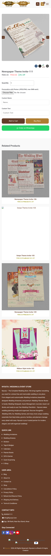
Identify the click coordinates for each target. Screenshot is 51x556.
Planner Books (9, 453)
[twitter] (7, 532)
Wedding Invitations (10, 434)
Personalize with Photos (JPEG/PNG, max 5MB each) (20, 89)
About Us (7, 478)
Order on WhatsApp (26, 128)
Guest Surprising (9, 460)
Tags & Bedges (9, 445)
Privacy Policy (8, 492)
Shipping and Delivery (11, 500)
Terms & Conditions (10, 503)
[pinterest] (14, 533)
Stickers (6, 442)
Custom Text (6, 108)
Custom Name (7, 98)
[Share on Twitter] (40, 66)
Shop (5, 485)
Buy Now (37, 121)
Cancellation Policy (10, 489)
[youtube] (17, 532)
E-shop (6, 463)
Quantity (5, 83)
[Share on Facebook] (36, 66)
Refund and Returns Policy (13, 496)
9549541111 (8, 514)
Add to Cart (13, 121)
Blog (5, 474)
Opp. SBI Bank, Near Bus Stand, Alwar (16, 521)
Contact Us (7, 482)
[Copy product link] (47, 66)
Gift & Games (8, 456)
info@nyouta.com (10, 518)
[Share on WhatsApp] (43, 66)
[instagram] (11, 532)
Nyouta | (8, 548)
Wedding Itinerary (10, 438)
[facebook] (3, 532)
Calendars (7, 449)
